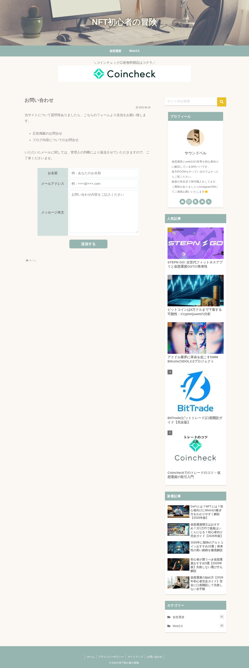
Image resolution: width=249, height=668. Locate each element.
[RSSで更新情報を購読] (209, 202)
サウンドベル (196, 153)
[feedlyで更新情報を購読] (202, 202)
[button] (221, 101)
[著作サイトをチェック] (182, 202)
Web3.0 (198, 626)
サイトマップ (135, 656)
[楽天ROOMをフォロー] (196, 202)
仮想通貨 (198, 617)
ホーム (91, 656)
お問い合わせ (154, 656)
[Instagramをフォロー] (189, 202)
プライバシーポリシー (111, 656)
